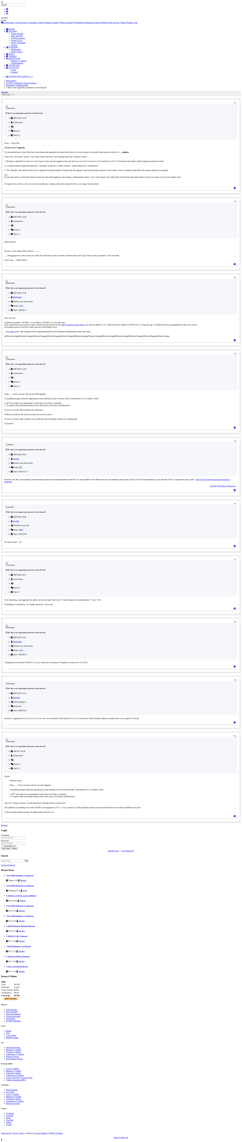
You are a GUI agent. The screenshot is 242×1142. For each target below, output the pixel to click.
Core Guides (11, 1035)
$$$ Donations (12, 1090)
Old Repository (17, 63)
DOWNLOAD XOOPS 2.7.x (20, 76)
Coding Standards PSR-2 (16, 1080)
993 (20, 467)
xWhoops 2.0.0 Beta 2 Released (18, 956)
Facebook (10, 1113)
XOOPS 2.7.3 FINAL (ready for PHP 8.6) (21, 896)
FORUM (12, 47)
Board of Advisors (13, 1014)
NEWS (11, 54)
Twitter (9, 1125)
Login (13, 70)
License (14, 45)
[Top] (235, 188)
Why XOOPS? (17, 36)
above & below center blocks (73, 325)
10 (235, 736)
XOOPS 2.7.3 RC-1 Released (17, 936)
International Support (92, 23)
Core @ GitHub (12, 1069)
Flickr (8, 1118)
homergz (16, 698)
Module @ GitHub (18, 61)
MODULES (14, 59)
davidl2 (16, 521)
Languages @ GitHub (15, 1054)
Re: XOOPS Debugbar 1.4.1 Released (20, 875)
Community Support (36, 23)
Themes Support (65, 23)
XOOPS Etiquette (13, 1021)
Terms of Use (6, 1133)
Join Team (10, 1092)
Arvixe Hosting (41, 1133)
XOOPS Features (18, 38)
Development (78, 23)
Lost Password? (128, 851)
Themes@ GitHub (13, 1052)
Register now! (113, 851)
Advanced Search (8, 865)
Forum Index (9, 23)
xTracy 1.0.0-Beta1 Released (17, 966)
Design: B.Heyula (121, 1137)
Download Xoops (13, 1047)
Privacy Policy (19, 1133)
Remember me (10, 846)
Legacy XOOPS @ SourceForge (19, 1078)
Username (5, 835)
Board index (11, 81)
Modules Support (52, 23)
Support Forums (12, 1057)
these (12, 332)
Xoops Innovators (13, 1016)
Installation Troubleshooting (17, 85)
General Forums (21, 23)
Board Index (16, 49)
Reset (14, 848)
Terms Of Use (16, 40)
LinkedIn (9, 1116)
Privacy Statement (18, 43)
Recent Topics (16, 52)
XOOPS (11, 31)
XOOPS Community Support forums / (21, 83)
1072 (21, 306)
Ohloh (8, 1122)
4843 (21, 530)
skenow (16, 459)
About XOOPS (17, 34)
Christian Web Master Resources (223, 486)
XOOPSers (10, 1019)
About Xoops (11, 1010)
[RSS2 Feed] (55, 1133)
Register (14, 72)
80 (20, 706)
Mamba (23, 880)
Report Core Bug (13, 1103)
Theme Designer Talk (129, 23)
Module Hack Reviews (110, 23)
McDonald (17, 297)
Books (8, 1031)
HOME (11, 29)
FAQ (8, 1033)
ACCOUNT (14, 68)
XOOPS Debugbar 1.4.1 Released (19, 946)
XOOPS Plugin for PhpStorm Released (21, 926)
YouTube (9, 1120)
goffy (25, 891)
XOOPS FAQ (14, 65)
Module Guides (12, 1038)
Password (5, 841)
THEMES (12, 56)
